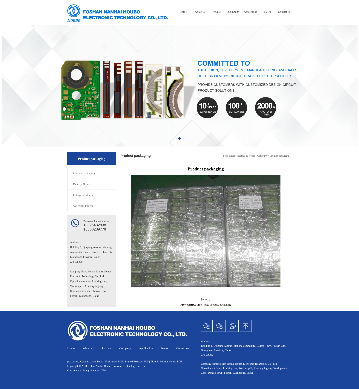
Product (216, 11)
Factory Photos (81, 184)
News (267, 11)
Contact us (284, 11)
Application (250, 11)
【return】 (205, 299)
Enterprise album (83, 194)
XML (104, 370)
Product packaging (84, 173)
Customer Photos (83, 205)
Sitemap (94, 370)
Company (234, 11)
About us (200, 11)
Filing (86, 370)
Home (183, 11)
